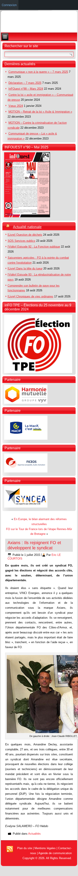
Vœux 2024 (15, 105)
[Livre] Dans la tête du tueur (25, 268)
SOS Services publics (21, 240)
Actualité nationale (27, 227)
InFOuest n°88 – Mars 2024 (25, 88)
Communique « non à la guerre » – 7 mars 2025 (38, 71)
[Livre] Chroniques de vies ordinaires (30, 296)
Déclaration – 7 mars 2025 (24, 82)
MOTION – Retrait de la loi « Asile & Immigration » (40, 111)
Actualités (34, 833)
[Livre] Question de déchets (25, 234)
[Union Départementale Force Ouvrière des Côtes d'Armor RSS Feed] (9, 849)
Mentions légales (45, 848)
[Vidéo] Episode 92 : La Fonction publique (34, 246)
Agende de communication (55, 853)
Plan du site (24, 848)
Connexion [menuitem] (9, 5)
